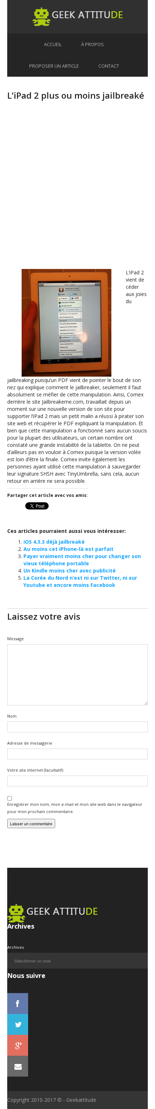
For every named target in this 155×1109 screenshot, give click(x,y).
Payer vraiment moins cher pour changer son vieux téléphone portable (82, 560)
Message (15, 638)
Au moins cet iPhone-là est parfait (68, 548)
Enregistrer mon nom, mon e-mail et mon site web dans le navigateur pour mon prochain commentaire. (74, 808)
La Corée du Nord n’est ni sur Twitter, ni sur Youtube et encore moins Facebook (80, 581)
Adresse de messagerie (29, 743)
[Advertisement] (77, 191)
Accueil (53, 44)
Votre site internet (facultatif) (35, 770)
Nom (12, 716)
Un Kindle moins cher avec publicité (69, 570)
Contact (108, 66)
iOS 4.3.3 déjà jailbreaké (54, 541)
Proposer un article (54, 66)
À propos (92, 44)
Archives (15, 947)
